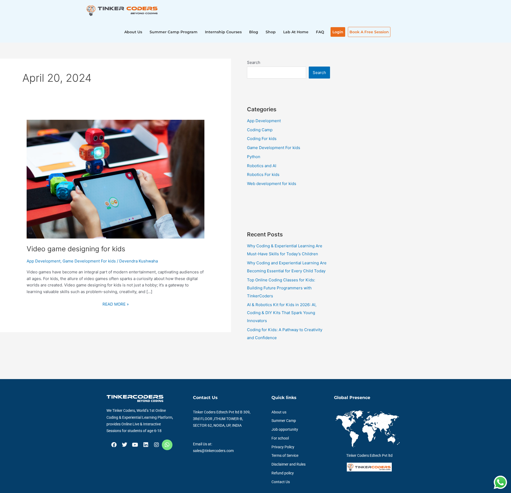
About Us (133, 32)
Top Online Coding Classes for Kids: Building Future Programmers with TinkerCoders (281, 287)
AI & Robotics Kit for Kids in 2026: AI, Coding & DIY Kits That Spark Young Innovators (281, 312)
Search (253, 62)
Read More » (115, 304)
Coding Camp (260, 129)
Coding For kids (262, 138)
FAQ (320, 32)
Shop (271, 32)
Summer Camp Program (173, 32)
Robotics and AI (261, 165)
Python (253, 156)
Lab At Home (295, 32)
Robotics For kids (263, 174)
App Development (43, 261)
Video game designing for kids (76, 249)
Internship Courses (223, 32)
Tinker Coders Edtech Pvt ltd (369, 455)
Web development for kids (271, 183)
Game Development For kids (89, 261)
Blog (253, 32)
